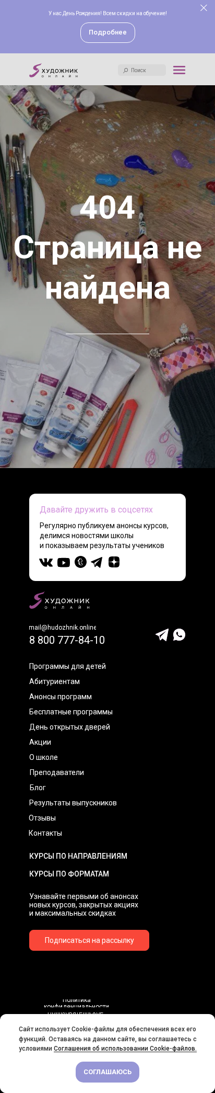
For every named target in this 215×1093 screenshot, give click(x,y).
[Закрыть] (204, 8)
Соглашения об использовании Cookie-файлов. (125, 1048)
